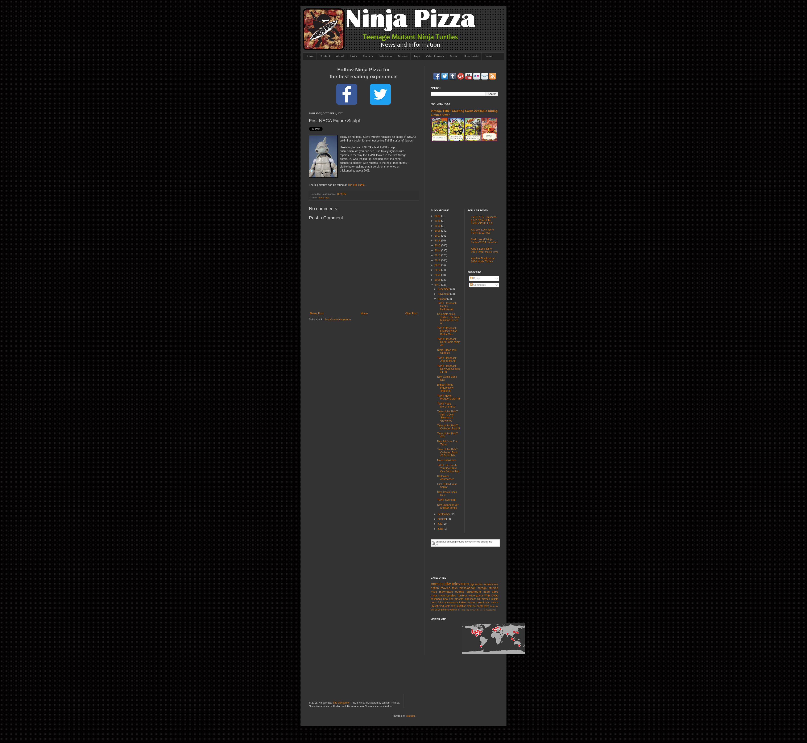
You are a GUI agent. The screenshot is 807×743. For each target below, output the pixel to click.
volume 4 (454, 609)
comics (437, 584)
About (340, 56)
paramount (474, 591)
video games (475, 595)
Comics (368, 56)
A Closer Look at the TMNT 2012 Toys (482, 231)
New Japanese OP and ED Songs (448, 506)
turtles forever (467, 602)
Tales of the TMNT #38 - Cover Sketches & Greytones (447, 416)
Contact (325, 56)
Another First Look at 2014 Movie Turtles (482, 260)
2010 (438, 270)
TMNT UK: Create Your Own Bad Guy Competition (448, 468)
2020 (438, 220)
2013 (438, 255)
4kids (434, 595)
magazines (491, 610)
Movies (402, 56)
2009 (438, 275)
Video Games (435, 56)
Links (353, 56)
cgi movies (483, 599)
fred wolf (444, 606)
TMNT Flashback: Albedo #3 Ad (447, 359)
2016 (438, 240)
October (442, 298)
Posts (476, 278)
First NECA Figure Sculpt (447, 486)
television (460, 584)
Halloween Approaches (445, 478)
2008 (438, 279)
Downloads (471, 56)
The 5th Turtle (356, 184)
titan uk (494, 606)
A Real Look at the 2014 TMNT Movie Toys (484, 250)
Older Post (411, 313)
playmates (446, 591)
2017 (438, 235)
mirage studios (487, 588)
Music (454, 56)
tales (486, 591)
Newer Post (316, 313)
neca (321, 197)
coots (480, 606)
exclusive (435, 609)
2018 (438, 230)
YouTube (462, 595)
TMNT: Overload (446, 499)
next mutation (458, 606)
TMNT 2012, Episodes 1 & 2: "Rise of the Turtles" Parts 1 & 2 (483, 220)
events (459, 591)
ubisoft (434, 606)
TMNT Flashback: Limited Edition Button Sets (447, 331)
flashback (436, 599)
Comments (479, 284)
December (444, 289)
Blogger (410, 715)
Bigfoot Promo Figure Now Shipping (445, 387)
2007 (438, 284)
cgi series (476, 584)
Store (488, 56)
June (441, 528)
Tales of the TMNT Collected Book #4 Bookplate (447, 452)
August (442, 519)
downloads (483, 602)
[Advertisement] (464, 175)
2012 (438, 260)
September (444, 514)
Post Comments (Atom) (337, 319)
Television (385, 56)
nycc (486, 606)
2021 (438, 216)
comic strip (464, 610)
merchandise (447, 595)
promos (445, 609)
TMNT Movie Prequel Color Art (448, 397)
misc (434, 591)
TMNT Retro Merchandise (446, 405)
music (494, 599)
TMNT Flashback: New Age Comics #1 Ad (448, 368)
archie (494, 602)
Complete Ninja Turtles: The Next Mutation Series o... (448, 319)
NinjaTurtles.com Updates (446, 351)
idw (448, 584)
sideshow (470, 599)
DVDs (494, 595)
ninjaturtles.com (477, 610)
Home (310, 56)
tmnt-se (471, 606)
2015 (438, 245)
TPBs (487, 595)
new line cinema (453, 599)
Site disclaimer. (341, 702)
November (444, 293)
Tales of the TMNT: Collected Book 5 (448, 427)
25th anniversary (448, 602)
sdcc (495, 591)
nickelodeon (468, 588)
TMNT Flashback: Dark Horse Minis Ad (448, 342)
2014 (438, 250)
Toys (417, 56)
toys (327, 197)
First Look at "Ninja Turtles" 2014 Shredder (484, 241)
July (440, 523)
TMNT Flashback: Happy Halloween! (447, 306)
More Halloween (446, 460)
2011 (438, 265)
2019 (438, 225)
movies (488, 584)
